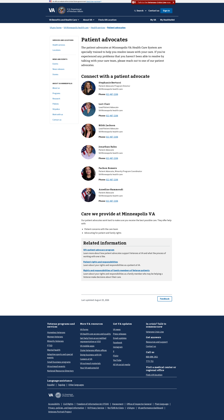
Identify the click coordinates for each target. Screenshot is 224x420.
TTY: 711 (149, 361)
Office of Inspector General (139, 404)
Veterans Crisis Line (155, 331)
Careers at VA (86, 359)
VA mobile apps (87, 345)
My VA (153, 19)
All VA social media (121, 364)
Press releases (119, 333)
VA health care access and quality (95, 333)
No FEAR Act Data (115, 407)
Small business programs (59, 362)
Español (51, 384)
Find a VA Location (107, 19)
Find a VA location (154, 374)
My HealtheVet (167, 19)
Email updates (120, 338)
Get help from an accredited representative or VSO (93, 340)
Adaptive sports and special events (60, 356)
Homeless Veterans (56, 332)
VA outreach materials (90, 363)
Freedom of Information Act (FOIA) (93, 404)
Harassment (117, 404)
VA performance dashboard (150, 407)
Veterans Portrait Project (60, 411)
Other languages (76, 384)
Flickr (115, 355)
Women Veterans (55, 336)
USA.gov (131, 407)
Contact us (153, 10)
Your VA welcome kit (89, 367)
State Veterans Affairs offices (93, 350)
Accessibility (54, 404)
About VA (87, 19)
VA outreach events (56, 366)
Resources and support (157, 341)
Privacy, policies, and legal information (66, 407)
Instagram (117, 347)
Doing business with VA (90, 354)
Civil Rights (68, 404)
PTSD (49, 345)
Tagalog (61, 384)
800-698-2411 (152, 356)
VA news (117, 329)
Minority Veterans (55, 341)
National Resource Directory (60, 370)
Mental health (53, 350)
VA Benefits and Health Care (63, 19)
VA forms (84, 329)
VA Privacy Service (95, 407)
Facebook (117, 342)
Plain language (162, 404)
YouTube (117, 360)
